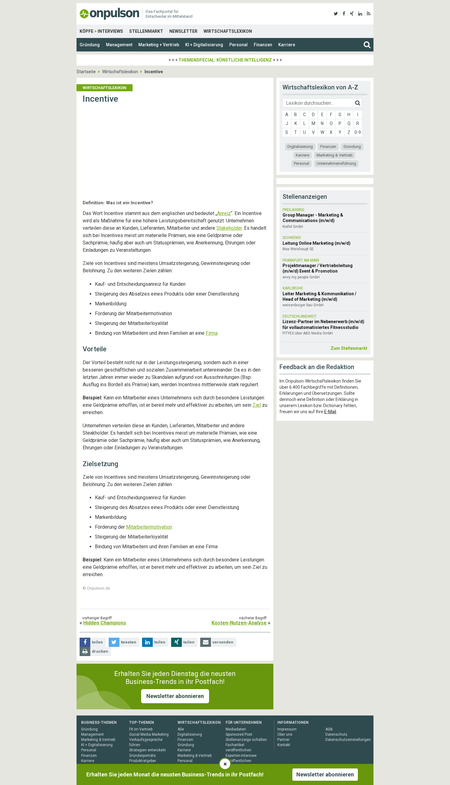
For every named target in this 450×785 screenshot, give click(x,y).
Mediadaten (236, 729)
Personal (238, 44)
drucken (100, 651)
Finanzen (263, 44)
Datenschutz (336, 734)
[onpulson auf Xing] (352, 14)
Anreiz (224, 213)
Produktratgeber (142, 761)
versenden (222, 642)
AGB (329, 729)
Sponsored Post (239, 734)
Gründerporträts (142, 755)
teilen (97, 642)
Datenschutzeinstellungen (348, 740)
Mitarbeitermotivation (149, 527)
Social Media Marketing (149, 734)
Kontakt (283, 745)
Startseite (86, 71)
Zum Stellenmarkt (349, 348)
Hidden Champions (104, 623)
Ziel (257, 405)
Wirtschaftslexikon (228, 31)
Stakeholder (229, 228)
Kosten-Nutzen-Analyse (239, 623)
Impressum (287, 729)
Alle (181, 729)
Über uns (284, 734)
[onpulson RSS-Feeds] (368, 14)
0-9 (357, 132)
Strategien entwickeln (147, 750)
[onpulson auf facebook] (344, 14)
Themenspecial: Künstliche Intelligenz (225, 60)
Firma (212, 333)
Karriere (286, 44)
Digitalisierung (300, 146)
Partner (283, 740)
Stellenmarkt (146, 31)
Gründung (90, 44)
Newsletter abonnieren (175, 696)
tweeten (128, 642)
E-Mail (330, 411)
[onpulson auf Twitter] (336, 14)
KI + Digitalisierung (204, 44)
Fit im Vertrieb (140, 729)
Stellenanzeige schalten (246, 740)
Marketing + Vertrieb (158, 44)
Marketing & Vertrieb (335, 155)
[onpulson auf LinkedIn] (360, 14)
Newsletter (183, 31)
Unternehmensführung (336, 163)
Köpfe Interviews (101, 31)
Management (119, 44)
